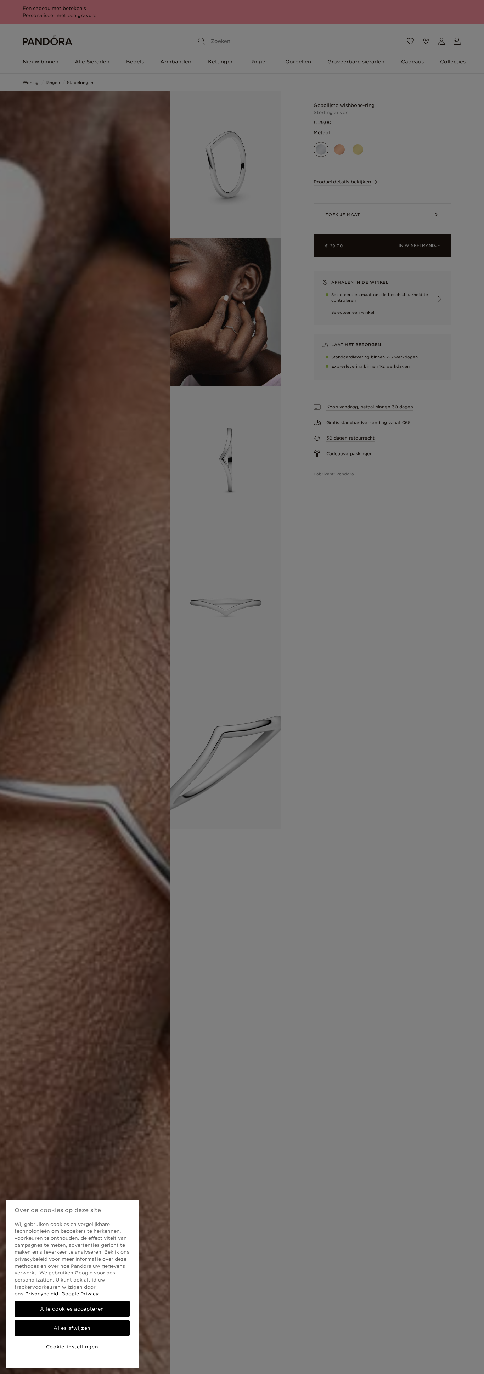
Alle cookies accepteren (72, 1309)
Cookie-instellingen (72, 1347)
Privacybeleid (41, 1293)
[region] (72, 1284)
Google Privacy (79, 1293)
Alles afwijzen (72, 1328)
